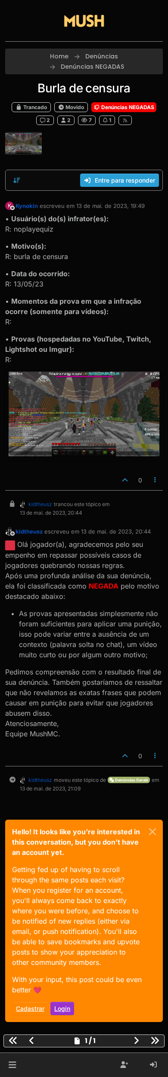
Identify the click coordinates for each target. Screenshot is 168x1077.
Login (62, 1008)
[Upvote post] (125, 480)
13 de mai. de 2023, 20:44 (116, 531)
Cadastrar (30, 1008)
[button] (12, 1065)
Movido (74, 107)
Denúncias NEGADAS (127, 107)
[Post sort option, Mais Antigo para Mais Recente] (17, 180)
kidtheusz (40, 504)
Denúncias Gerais (131, 780)
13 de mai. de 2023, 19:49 (110, 205)
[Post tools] (155, 480)
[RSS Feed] (125, 120)
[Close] (152, 832)
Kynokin (27, 205)
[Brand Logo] (84, 20)
